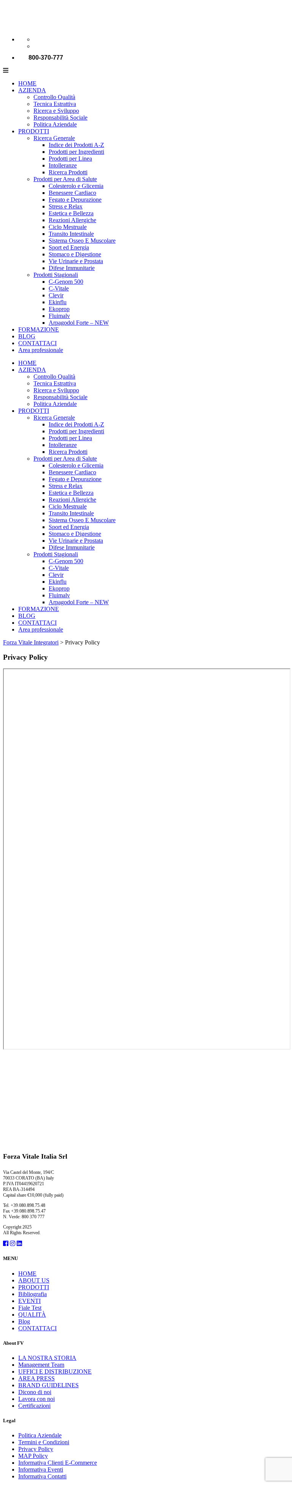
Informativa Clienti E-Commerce (57, 1462)
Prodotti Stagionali (55, 275)
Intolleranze (63, 165)
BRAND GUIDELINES (48, 1385)
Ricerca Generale (54, 138)
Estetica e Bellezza (71, 213)
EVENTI (29, 1301)
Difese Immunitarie (72, 268)
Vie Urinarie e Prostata (76, 261)
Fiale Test (29, 1307)
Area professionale (40, 350)
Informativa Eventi (40, 1469)
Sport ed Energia (69, 247)
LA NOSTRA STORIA (47, 1358)
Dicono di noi (34, 1392)
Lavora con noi (36, 1399)
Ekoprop (59, 309)
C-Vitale (59, 288)
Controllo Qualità (54, 97)
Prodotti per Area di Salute (65, 179)
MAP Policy (33, 1456)
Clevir (56, 295)
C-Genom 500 (66, 281)
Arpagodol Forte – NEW (79, 322)
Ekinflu (58, 302)
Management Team (41, 1364)
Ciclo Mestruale (68, 227)
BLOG (26, 336)
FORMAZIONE (38, 329)
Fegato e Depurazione (75, 199)
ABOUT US (33, 1280)
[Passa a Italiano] (36, 39)
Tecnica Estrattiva (54, 104)
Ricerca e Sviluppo (56, 110)
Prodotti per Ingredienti (76, 151)
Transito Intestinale (71, 234)
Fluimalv (59, 316)
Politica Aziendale (55, 124)
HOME (27, 83)
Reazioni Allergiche (72, 220)
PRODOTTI (33, 131)
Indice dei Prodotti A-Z (76, 145)
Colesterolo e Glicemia (76, 186)
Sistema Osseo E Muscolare (82, 240)
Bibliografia (32, 1294)
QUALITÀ (32, 1314)
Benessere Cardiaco (72, 193)
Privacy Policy (35, 1449)
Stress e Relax (66, 206)
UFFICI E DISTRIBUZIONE (55, 1371)
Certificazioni (34, 1405)
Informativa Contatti (42, 1476)
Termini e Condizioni (43, 1442)
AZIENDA (32, 90)
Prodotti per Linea (70, 158)
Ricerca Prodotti (68, 172)
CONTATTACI (37, 343)
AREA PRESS (36, 1378)
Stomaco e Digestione (75, 254)
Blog (24, 1321)
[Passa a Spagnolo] (36, 46)
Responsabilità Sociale (60, 117)
